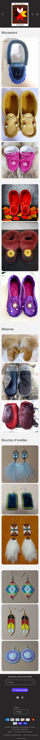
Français (19, 712)
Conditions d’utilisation (30, 735)
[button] (2, 14)
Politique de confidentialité (12, 735)
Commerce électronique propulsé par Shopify (21, 729)
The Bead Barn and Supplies (19, 727)
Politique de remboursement (23, 732)
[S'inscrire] (32, 682)
